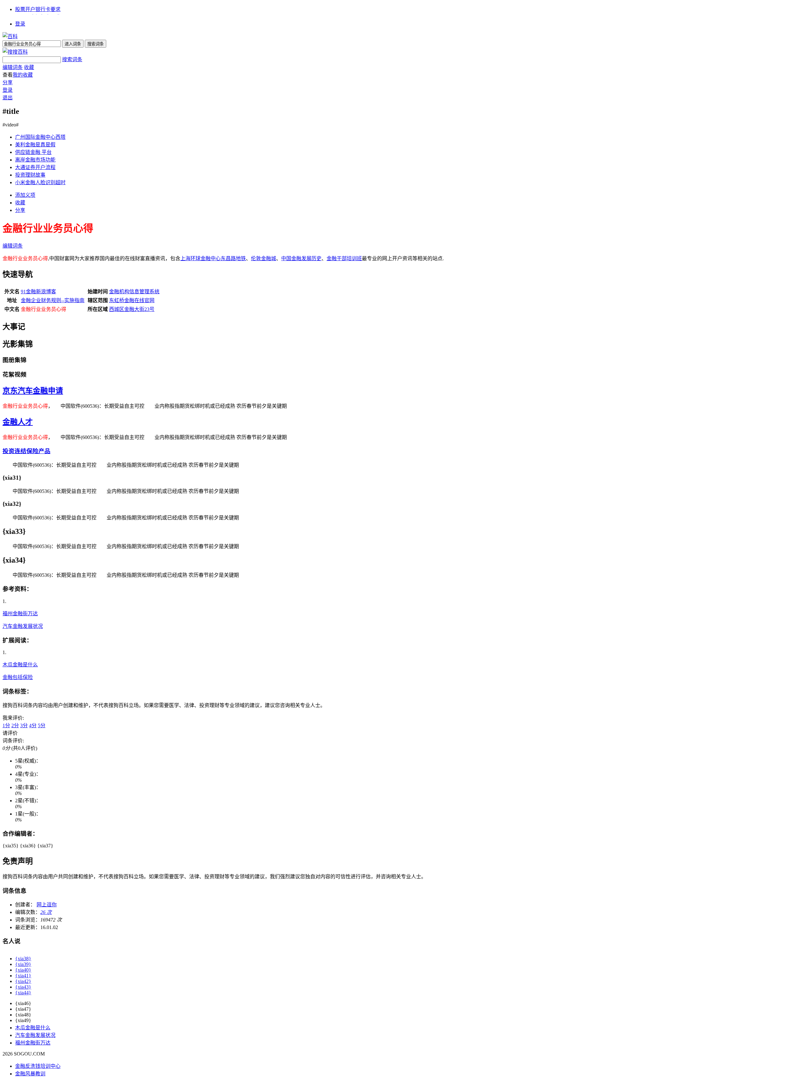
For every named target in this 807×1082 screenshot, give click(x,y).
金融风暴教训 (30, 1073)
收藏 (29, 67)
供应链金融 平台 (33, 152)
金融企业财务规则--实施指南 (52, 300)
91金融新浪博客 (38, 291)
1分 (6, 725)
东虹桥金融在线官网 (131, 300)
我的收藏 (23, 75)
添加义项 (25, 195)
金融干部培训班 (344, 258)
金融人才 (18, 422)
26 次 (46, 912)
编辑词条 (13, 67)
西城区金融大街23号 (131, 309)
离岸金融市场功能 (35, 159)
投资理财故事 (30, 175)
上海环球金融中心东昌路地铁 (213, 258)
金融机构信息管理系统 (134, 291)
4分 (33, 725)
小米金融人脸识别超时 (40, 182)
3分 (24, 725)
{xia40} (23, 970)
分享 (8, 82)
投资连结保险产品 (26, 451)
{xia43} (23, 987)
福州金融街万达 (20, 613)
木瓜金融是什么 (20, 664)
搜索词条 (72, 59)
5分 (41, 725)
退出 (8, 97)
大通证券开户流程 (35, 167)
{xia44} (23, 992)
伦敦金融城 (263, 258)
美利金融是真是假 (35, 144)
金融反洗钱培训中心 (38, 1066)
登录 (20, 23)
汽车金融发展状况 (23, 626)
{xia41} (23, 975)
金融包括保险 (18, 677)
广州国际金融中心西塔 (40, 137)
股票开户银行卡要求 (38, 9)
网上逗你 (47, 904)
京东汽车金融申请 (33, 391)
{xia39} (23, 964)
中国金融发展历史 (301, 258)
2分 (15, 725)
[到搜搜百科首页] (15, 52)
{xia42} (23, 981)
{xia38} (23, 958)
